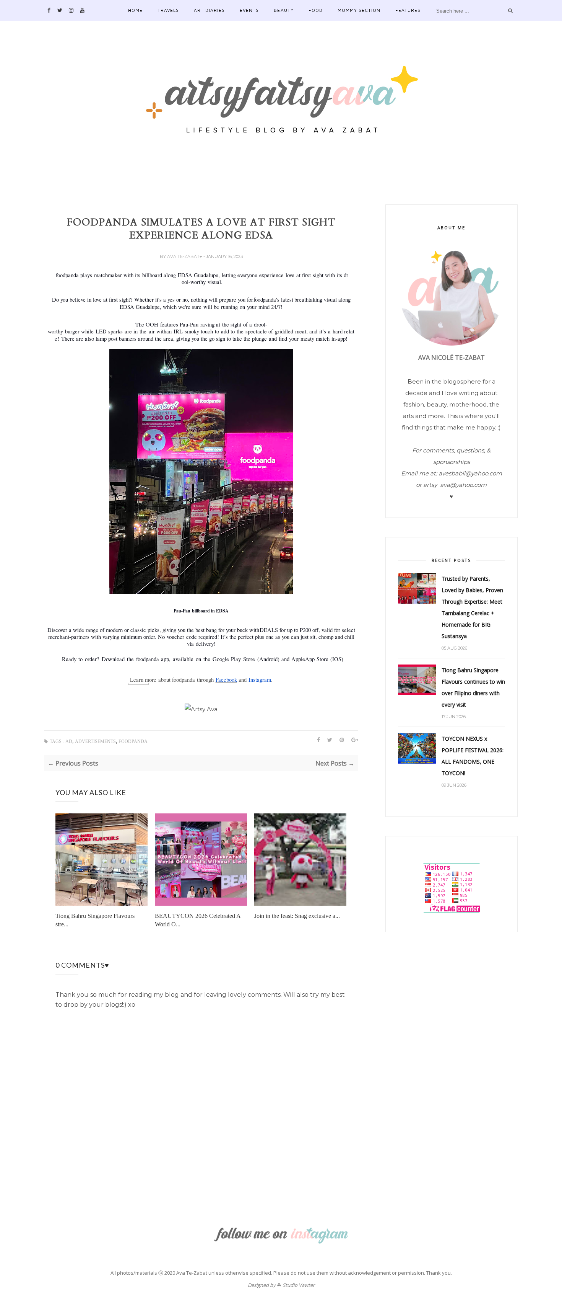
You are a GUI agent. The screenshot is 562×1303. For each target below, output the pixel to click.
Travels (168, 10)
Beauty (283, 10)
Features (408, 10)
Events (249, 10)
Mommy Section (359, 10)
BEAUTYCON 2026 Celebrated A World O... (197, 920)
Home (135, 10)
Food (316, 10)
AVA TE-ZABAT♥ (185, 256)
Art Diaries (209, 10)
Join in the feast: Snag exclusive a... (297, 916)
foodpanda (133, 741)
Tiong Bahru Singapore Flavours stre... (95, 920)
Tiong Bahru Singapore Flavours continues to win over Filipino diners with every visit (473, 687)
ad (68, 741)
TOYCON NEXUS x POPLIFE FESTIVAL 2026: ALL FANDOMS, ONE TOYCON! (473, 756)
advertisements (95, 741)
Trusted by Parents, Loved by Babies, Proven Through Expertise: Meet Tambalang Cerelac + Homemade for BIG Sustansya (472, 607)
